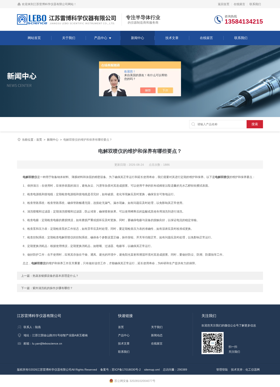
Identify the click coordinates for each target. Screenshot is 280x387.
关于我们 (68, 38)
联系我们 (255, 4)
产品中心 (100, 38)
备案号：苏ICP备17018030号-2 (120, 369)
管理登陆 (222, 369)
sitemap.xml (152, 369)
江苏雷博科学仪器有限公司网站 (53, 4)
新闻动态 (157, 335)
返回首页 (223, 4)
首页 (39, 139)
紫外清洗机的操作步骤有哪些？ (53, 288)
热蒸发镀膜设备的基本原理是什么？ (56, 275)
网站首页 (34, 38)
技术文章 (172, 38)
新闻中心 (137, 38)
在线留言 (239, 4)
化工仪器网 (252, 369)
